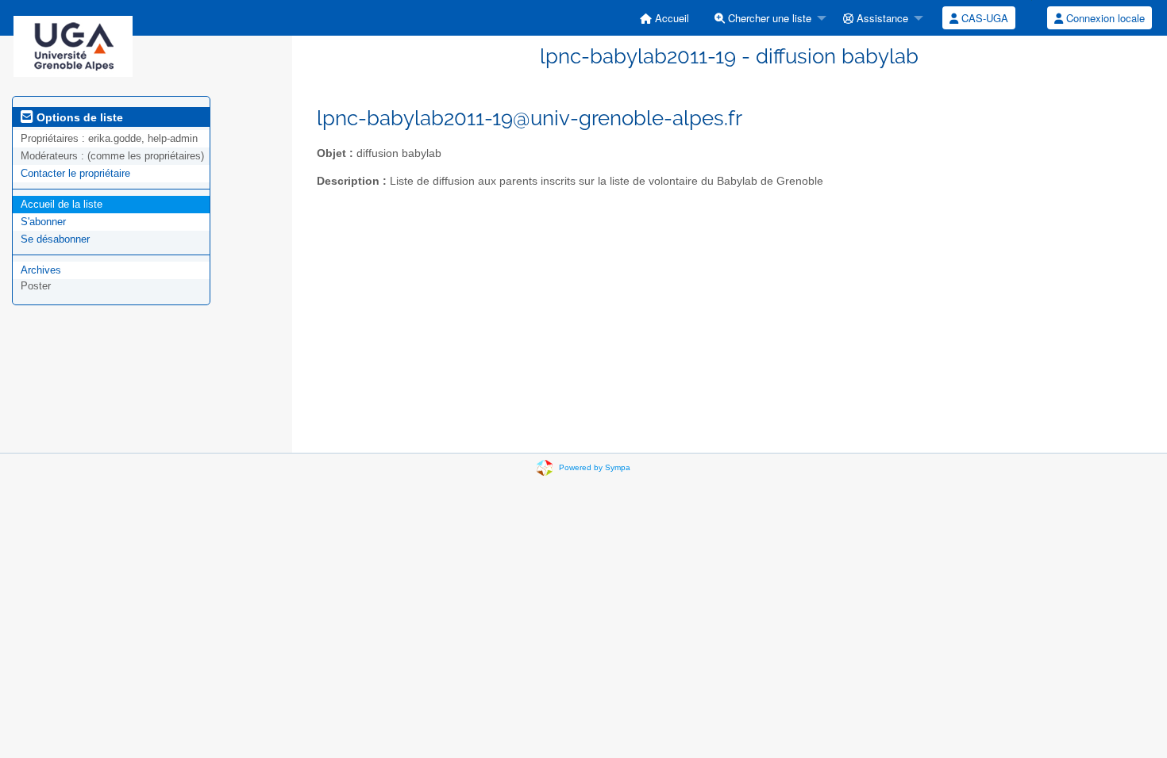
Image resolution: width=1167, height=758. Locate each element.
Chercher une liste (768, 17)
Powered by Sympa (594, 467)
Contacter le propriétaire (75, 173)
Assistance (880, 17)
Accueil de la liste (61, 204)
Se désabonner (55, 239)
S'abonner (43, 222)
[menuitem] (664, 18)
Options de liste (78, 117)
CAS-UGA (983, 17)
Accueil (670, 17)
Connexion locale (1104, 17)
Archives (41, 270)
